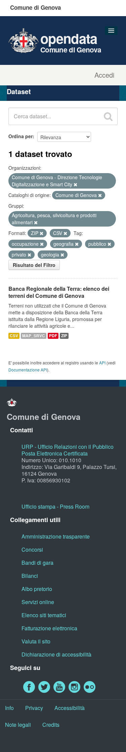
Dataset (19, 91)
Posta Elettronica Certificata (55, 453)
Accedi (104, 75)
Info (9, 708)
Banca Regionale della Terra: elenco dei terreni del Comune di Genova (58, 292)
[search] (108, 116)
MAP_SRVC (33, 336)
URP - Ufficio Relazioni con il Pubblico (68, 446)
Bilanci (30, 576)
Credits (50, 724)
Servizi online (38, 602)
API (102, 362)
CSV (14, 336)
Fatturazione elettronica (49, 628)
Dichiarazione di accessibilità (56, 654)
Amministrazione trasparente (56, 536)
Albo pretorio (37, 589)
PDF (53, 336)
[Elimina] (75, 184)
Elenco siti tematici (44, 615)
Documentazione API (27, 369)
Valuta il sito (36, 641)
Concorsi (32, 549)
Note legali (18, 724)
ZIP (64, 336)
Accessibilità (69, 708)
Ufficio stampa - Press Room (55, 506)
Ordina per (20, 136)
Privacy (34, 708)
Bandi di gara (37, 562)
